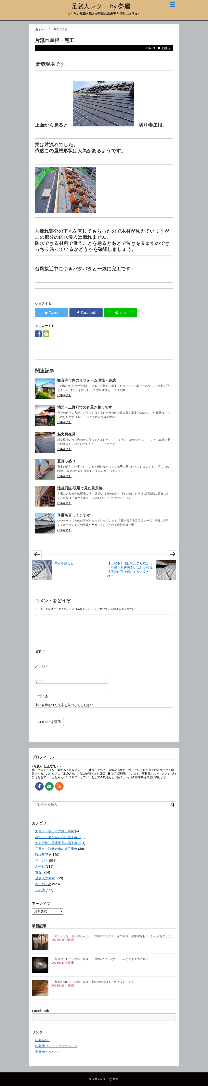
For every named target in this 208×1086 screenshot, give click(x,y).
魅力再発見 (66, 434)
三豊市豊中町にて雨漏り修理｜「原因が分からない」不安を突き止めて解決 (100, 959)
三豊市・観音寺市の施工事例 (56, 849)
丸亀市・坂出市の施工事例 (54, 831)
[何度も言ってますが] (45, 523)
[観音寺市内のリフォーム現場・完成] (45, 388)
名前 (40, 651)
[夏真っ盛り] (45, 469)
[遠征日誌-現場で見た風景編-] (45, 496)
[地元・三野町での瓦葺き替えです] (45, 415)
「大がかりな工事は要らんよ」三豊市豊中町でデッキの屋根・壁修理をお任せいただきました (111, 936)
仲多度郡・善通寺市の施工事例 (58, 843)
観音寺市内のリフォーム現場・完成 (86, 380)
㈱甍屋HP (42, 1040)
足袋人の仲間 (45, 878)
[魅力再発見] (45, 442)
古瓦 (38, 872)
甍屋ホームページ (48, 1052)
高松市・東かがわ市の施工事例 (58, 837)
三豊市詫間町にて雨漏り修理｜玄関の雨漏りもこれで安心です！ (93, 981)
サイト (40, 681)
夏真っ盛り (66, 461)
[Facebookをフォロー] (38, 333)
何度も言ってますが (73, 515)
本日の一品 (43, 884)
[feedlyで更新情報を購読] (46, 333)
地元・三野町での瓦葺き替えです (84, 407)
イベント (41, 860)
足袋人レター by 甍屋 (101, 6)
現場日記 (166, 48)
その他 (40, 890)
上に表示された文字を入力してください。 (66, 705)
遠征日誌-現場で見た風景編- (80, 488)
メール (42, 666)
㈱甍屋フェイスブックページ (56, 1046)
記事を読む (64, 395)
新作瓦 (40, 866)
